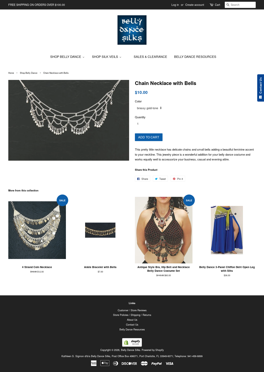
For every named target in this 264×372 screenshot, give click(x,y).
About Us (132, 319)
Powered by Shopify (153, 350)
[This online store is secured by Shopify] (132, 345)
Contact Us (132, 324)
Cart (217, 5)
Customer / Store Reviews (132, 310)
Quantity (140, 117)
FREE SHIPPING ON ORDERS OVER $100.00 (36, 5)
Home (11, 72)
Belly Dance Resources (132, 329)
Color (138, 101)
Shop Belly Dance (28, 72)
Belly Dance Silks (130, 350)
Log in (175, 5)
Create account (194, 5)
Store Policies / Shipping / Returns (132, 315)
